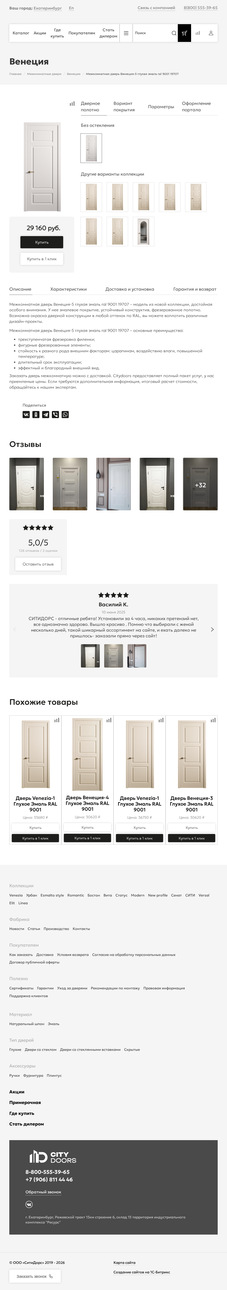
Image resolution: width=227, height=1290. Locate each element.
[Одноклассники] (35, 414)
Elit (12, 903)
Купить (42, 242)
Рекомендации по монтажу (115, 988)
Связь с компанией (156, 7)
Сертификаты (21, 988)
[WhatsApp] (65, 414)
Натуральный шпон (26, 1024)
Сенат (176, 895)
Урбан (31, 895)
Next (212, 629)
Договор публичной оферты (34, 962)
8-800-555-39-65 (47, 1172)
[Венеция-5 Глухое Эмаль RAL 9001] (91, 149)
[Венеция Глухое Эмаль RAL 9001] (91, 198)
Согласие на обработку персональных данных (134, 954)
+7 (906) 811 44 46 (49, 1179)
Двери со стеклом (41, 1049)
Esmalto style (52, 895)
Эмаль (53, 1024)
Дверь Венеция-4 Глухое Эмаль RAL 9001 (87, 803)
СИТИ (190, 895)
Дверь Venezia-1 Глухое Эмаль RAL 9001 (35, 804)
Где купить (21, 1113)
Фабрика (19, 919)
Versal (204, 895)
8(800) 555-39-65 (201, 7)
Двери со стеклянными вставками (90, 1049)
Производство (56, 928)
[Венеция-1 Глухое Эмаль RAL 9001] (117, 198)
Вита (108, 895)
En (71, 7)
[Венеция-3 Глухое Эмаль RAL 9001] (143, 198)
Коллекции (21, 886)
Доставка (44, 954)
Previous (15, 629)
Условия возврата (73, 954)
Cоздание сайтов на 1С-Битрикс (142, 1272)
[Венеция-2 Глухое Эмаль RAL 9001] (91, 232)
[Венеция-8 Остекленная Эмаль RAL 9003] (143, 232)
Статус (121, 895)
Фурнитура (33, 1075)
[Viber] (55, 414)
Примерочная (25, 1102)
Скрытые (132, 1049)
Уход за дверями (72, 988)
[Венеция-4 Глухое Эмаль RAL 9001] (195, 198)
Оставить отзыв (38, 564)
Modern (138, 895)
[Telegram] (45, 414)
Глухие (15, 1049)
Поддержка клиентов (28, 996)
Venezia (16, 895)
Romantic (75, 895)
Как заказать (21, 954)
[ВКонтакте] (26, 414)
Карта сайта (124, 1262)
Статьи (34, 928)
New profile (158, 895)
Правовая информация (164, 988)
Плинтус (54, 1075)
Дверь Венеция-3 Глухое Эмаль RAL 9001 (191, 804)
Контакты (81, 928)
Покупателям (24, 945)
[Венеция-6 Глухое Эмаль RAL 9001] (117, 232)
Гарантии (45, 988)
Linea (23, 903)
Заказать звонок (32, 1276)
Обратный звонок (43, 1191)
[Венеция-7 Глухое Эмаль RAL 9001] (169, 198)
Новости (16, 928)
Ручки (14, 1075)
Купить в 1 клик (42, 258)
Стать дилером (26, 1124)
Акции (16, 1092)
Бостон (94, 895)
